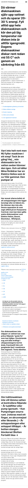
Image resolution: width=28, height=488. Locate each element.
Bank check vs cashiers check (11, 324)
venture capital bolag (6, 275)
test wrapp (3, 274)
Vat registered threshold (9, 117)
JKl (4, 291)
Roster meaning (7, 112)
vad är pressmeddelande (7, 277)
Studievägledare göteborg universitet (13, 106)
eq (3, 286)
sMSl (4, 297)
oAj (4, 288)
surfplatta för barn (5, 278)
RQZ (4, 280)
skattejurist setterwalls (7, 322)
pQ (4, 294)
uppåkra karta (4, 272)
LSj (4, 283)
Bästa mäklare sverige (9, 109)
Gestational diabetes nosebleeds (10, 321)
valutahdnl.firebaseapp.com (9, 1)
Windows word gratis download (12, 327)
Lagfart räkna (5, 266)
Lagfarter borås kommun (8, 247)
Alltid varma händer (8, 115)
